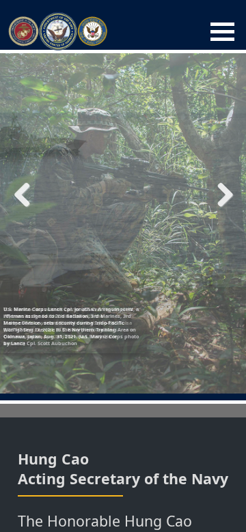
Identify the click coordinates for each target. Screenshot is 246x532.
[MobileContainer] (222, 31)
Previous (27, 194)
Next (220, 194)
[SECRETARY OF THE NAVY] (58, 31)
